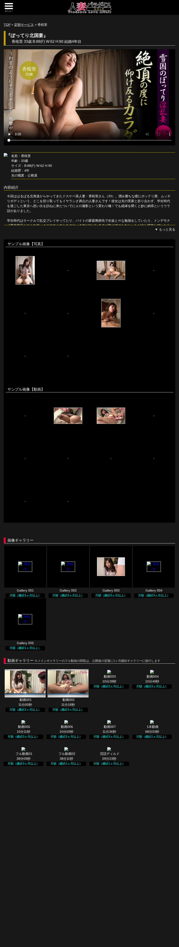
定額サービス (24, 25)
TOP (7, 25)
